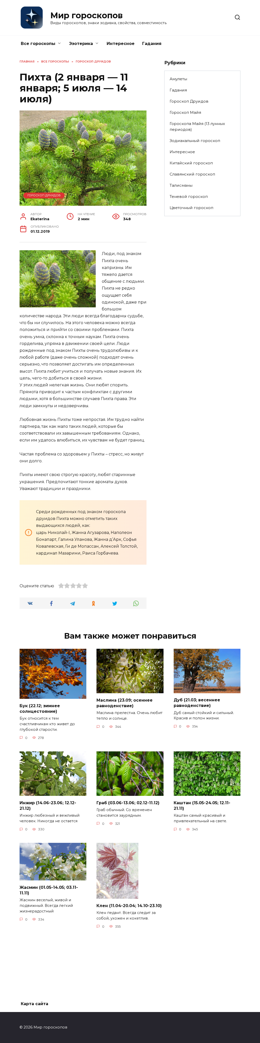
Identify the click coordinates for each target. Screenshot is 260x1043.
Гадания (151, 43)
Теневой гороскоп (189, 196)
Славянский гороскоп (192, 174)
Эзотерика (81, 43)
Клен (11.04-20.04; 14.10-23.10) (129, 905)
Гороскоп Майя (185, 112)
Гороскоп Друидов (44, 195)
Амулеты (178, 78)
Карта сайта (34, 1003)
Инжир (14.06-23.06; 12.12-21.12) (48, 805)
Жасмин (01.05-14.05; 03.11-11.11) (49, 890)
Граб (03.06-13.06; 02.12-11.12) (127, 802)
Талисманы (181, 185)
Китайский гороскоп (191, 163)
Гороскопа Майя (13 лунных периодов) (197, 126)
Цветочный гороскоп (191, 207)
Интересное (121, 43)
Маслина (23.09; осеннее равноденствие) (124, 703)
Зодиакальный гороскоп (195, 140)
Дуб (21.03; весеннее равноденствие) (197, 703)
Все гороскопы (38, 43)
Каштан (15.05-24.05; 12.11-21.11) (202, 805)
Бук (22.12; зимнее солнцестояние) (40, 708)
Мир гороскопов (86, 15)
